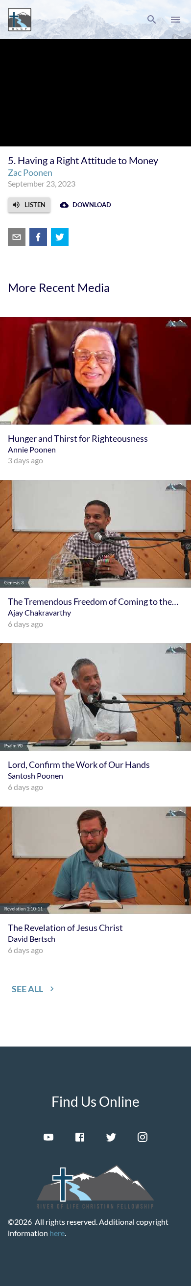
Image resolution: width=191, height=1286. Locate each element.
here (57, 1233)
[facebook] (38, 237)
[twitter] (60, 237)
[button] (152, 19)
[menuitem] (95, 391)
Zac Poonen (30, 172)
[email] (16, 237)
